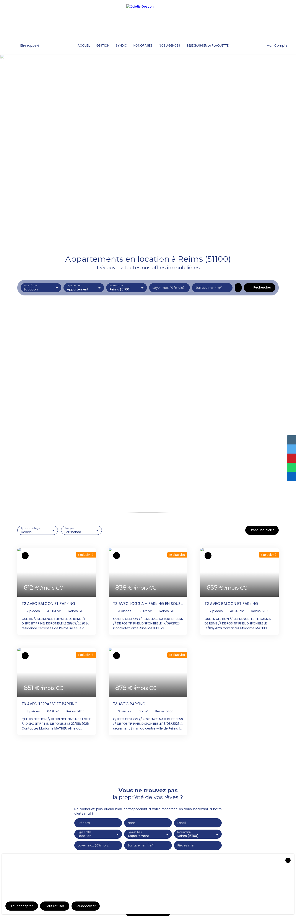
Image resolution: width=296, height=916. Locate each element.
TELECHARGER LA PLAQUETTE (208, 45)
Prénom (84, 823)
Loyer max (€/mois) (168, 288)
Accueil (84, 45)
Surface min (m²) (209, 288)
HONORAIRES (142, 45)
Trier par (69, 528)
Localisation (116, 285)
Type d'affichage (30, 528)
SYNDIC (121, 45)
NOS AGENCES (169, 45)
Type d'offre (30, 285)
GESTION (102, 45)
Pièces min (185, 845)
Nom (131, 823)
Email (181, 823)
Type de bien (74, 285)
